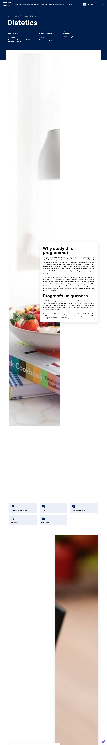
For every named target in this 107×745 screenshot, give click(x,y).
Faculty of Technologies (21, 16)
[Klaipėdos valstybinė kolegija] (8, 4)
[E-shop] (91, 4)
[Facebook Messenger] (103, 741)
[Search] (95, 4)
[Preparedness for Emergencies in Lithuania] (88, 4)
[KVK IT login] (84, 4)
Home (9, 16)
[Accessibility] (98, 4)
